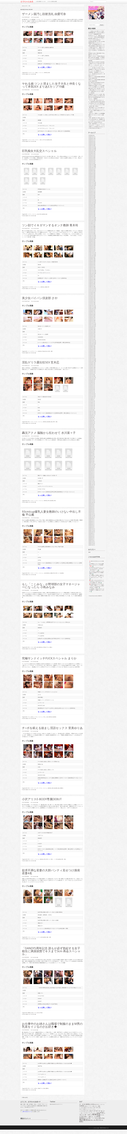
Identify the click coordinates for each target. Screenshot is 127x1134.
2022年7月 (90, 207)
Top (123, 1130)
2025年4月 (90, 159)
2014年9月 (90, 345)
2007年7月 (90, 471)
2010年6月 (90, 420)
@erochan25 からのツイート (56, 1104)
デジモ (63, 131)
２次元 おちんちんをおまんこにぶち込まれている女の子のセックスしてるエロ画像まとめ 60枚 (96, 581)
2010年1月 (90, 427)
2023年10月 (90, 185)
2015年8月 (90, 329)
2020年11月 (90, 236)
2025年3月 (90, 160)
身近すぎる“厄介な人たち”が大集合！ (96, 562)
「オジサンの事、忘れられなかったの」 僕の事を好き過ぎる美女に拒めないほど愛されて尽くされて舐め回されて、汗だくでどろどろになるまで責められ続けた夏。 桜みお (96, 103)
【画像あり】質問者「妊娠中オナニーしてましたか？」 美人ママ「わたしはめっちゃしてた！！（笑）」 (96, 576)
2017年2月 (90, 302)
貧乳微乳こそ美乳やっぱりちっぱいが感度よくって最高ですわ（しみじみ (96, 590)
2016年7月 (90, 313)
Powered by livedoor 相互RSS (95, 595)
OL (103, 1104)
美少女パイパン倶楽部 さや (40, 298)
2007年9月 (90, 468)
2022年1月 (90, 216)
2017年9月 (90, 292)
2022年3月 (90, 213)
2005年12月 (90, 499)
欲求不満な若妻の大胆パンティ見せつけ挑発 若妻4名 (51, 871)
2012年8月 (90, 382)
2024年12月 (90, 164)
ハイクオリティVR (85, 1111)
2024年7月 (90, 172)
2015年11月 (90, 324)
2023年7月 (90, 189)
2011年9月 (90, 398)
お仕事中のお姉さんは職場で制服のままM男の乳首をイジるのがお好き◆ (52, 1025)
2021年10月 (90, 220)
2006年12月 (90, 481)
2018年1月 (90, 286)
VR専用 (81, 1106)
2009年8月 (90, 434)
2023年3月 (90, 195)
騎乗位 (81, 1121)
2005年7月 (90, 505)
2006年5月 (90, 492)
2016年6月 (90, 314)
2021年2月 (90, 232)
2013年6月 (90, 367)
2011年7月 (90, 401)
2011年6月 (90, 402)
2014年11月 (90, 342)
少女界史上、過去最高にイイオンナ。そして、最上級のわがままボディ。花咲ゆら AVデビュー (96, 74)
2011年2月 (90, 408)
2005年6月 (90, 506)
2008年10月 (90, 449)
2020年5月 (90, 245)
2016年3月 (90, 319)
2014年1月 (90, 357)
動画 (27, 74)
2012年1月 (90, 392)
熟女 (103, 1118)
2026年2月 (90, 144)
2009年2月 (90, 443)
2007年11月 (90, 465)
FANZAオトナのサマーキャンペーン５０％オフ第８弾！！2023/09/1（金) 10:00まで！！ (96, 568)
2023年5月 (90, 192)
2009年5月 (90, 439)
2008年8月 (90, 452)
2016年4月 (90, 317)
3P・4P (43, 63)
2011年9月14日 (26, 301)
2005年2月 (90, 511)
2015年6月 (90, 332)
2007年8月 (90, 470)
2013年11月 (90, 360)
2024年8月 (90, 170)
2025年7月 (90, 154)
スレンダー (48, 778)
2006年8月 (90, 487)
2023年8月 (90, 188)
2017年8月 (90, 294)
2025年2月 (90, 161)
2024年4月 (90, 176)
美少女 (44, 342)
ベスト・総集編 (96, 1113)
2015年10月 (90, 326)
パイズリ (53, 131)
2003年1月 (90, 540)
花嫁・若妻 (65, 928)
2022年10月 (90, 203)
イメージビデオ (50, 342)
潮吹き (49, 638)
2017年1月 (90, 304)
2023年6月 (90, 191)
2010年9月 (90, 415)
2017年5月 (90, 298)
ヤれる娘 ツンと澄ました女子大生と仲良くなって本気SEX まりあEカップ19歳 (51, 85)
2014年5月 (90, 351)
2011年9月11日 (26, 365)
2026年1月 (90, 145)
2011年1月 (90, 410)
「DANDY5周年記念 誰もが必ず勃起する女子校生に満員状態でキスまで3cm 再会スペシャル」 (51, 951)
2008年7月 (90, 454)
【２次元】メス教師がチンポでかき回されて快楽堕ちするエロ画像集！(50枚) (96, 572)
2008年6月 (90, 455)
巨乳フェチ (59, 563)
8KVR (95, 1104)
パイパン (40, 342)
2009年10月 (90, 432)
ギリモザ (88, 1107)
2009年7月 (90, 436)
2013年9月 (90, 363)
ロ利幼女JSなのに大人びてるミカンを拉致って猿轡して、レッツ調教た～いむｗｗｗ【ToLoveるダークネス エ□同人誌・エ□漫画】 (96, 585)
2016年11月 (90, 307)
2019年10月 (90, 255)
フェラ (90, 1113)
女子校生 (54, 638)
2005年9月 (90, 503)
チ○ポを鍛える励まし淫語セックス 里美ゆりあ (52, 728)
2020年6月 (90, 244)
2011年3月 (90, 407)
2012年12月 (90, 376)
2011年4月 (90, 405)
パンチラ (56, 928)
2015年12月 (90, 323)
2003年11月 (90, 530)
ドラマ (93, 1109)
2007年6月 (90, 473)
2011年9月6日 (26, 957)
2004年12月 (90, 514)
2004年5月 (90, 523)
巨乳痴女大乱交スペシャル (39, 151)
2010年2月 (90, 426)
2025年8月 (90, 153)
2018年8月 (90, 276)
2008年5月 (90, 457)
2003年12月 (90, 528)
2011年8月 (90, 399)
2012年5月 (90, 386)
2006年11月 (90, 483)
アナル (48, 708)
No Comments (34, 17)
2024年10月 (90, 167)
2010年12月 (90, 411)
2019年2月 (90, 267)
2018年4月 (90, 282)
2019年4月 (90, 264)
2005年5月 (90, 508)
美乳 (56, 491)
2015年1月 (90, 339)
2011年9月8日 (26, 661)
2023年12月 (90, 182)
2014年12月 (90, 341)
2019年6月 (90, 261)
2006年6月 (90, 490)
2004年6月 (90, 521)
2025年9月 (90, 151)
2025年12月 (90, 147)
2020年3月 (90, 248)
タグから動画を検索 (52, 1)
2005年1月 (90, 512)
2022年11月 (90, 201)
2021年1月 (90, 233)
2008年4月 (90, 458)
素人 (49, 131)
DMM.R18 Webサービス (104, 1127)
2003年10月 (90, 531)
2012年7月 (90, 383)
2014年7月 (90, 348)
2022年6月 (90, 208)
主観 (80, 1115)
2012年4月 (90, 388)
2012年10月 (90, 379)
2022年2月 (90, 214)
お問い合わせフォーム (27, 1111)
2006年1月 (90, 498)
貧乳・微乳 (62, 342)
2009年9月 (90, 433)
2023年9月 (90, 186)
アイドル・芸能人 (55, 63)
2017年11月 (90, 289)
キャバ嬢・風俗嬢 (82, 1107)
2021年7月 (90, 225)
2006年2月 (90, 496)
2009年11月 (90, 430)
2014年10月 (90, 343)
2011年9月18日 (26, 154)
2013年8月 (90, 364)
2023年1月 (90, 198)
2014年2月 (90, 355)
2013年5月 (90, 368)
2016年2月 (90, 320)
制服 (44, 1079)
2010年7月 (90, 418)
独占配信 (67, 131)
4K (84, 1104)
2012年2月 (90, 390)
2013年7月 (90, 366)
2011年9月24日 (26, 17)
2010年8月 (90, 417)
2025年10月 (90, 150)
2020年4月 (90, 247)
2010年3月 (90, 424)
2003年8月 (90, 533)
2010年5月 (90, 421)
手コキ (42, 638)
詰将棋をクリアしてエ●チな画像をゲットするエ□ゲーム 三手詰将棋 (96, 564)
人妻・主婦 (87, 1115)
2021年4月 (90, 229)
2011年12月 (90, 393)
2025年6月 (90, 156)
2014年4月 (90, 352)
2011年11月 (90, 395)
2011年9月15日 (26, 228)
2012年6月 (90, 385)
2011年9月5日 (26, 1030)
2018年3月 (90, 283)
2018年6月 (90, 279)
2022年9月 (90, 204)
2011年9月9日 (26, 590)
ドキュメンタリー (89, 1109)
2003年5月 (90, 537)
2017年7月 (90, 295)
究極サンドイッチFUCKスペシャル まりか (49, 658)
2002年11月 (90, 543)
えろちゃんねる (27, 1)
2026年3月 (90, 142)
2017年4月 (90, 299)
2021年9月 (90, 222)
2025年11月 (90, 148)
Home (23, 6)
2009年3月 (90, 442)
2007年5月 (90, 474)
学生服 (57, 342)
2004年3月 (90, 526)
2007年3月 (90, 477)
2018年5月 (90, 280)
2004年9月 (90, 518)
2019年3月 (90, 266)
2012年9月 (90, 380)
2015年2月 (90, 338)
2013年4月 (90, 370)
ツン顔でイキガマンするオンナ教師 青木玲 (50, 225)
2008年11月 (90, 448)
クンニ (48, 278)
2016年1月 (90, 321)
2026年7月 (90, 136)
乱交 (52, 205)
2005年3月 (90, 509)
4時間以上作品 (41, 1004)
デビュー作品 (82, 1109)
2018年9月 (90, 274)
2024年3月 (90, 178)
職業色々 (57, 778)
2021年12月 (90, 217)
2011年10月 (90, 396)
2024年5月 (90, 175)
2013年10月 (90, 361)
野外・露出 (63, 413)
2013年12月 (90, 358)
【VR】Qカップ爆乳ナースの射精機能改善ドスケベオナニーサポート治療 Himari (96, 115)
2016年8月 (90, 311)
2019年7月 (90, 260)
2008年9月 (90, 451)
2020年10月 (90, 238)
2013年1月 (90, 374)
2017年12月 (90, 288)
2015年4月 (90, 335)
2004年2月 (90, 527)
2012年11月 (90, 377)
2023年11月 (90, 183)
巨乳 (55, 205)
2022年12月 (90, 200)
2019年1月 (90, 269)
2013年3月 (90, 371)
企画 (39, 638)
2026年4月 (90, 141)
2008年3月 (90, 459)
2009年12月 (90, 429)
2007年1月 (90, 480)
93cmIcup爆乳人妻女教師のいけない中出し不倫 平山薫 (51, 513)
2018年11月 (90, 272)
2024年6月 (90, 173)
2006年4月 (90, 493)
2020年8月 (90, 241)
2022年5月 (90, 210)
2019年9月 (90, 257)
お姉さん (60, 708)
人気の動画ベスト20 (40, 1)
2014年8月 (90, 346)
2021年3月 (90, 230)
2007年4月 (90, 476)
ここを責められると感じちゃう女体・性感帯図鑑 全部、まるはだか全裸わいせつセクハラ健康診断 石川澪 (96, 33)
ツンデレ (45, 131)
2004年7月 (90, 520)
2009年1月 (90, 445)
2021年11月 (90, 219)
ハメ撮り (58, 131)
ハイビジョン (63, 63)
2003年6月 (90, 536)
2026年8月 (90, 135)
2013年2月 (90, 373)
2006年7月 (90, 489)
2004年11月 (90, 515)
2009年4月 (90, 440)
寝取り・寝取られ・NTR (90, 1116)
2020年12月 (90, 235)
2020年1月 (90, 251)
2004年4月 (90, 524)
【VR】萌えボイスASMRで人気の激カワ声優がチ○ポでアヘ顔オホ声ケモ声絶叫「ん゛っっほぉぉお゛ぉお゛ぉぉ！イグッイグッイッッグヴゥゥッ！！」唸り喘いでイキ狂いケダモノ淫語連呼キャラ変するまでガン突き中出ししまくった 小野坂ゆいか (96, 66)
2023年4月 (90, 194)
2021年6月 (90, 226)
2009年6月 (90, 437)
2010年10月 (90, 414)
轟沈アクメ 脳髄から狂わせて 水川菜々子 (49, 433)
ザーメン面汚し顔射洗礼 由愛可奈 (44, 14)
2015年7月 (90, 330)
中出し (52, 708)
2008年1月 (90, 462)
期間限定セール (83, 1118)
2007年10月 (90, 467)
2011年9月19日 (26, 89)
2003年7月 (90, 534)
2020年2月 (90, 250)
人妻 (67, 563)
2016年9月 (90, 310)
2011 (26, 6)
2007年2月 (90, 479)
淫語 (39, 778)
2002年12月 (90, 542)
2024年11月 (90, 166)
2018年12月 (90, 270)
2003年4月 (90, 539)
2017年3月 (90, 301)
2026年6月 (90, 138)
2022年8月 (90, 205)
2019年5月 (90, 263)
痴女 (39, 205)
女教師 (39, 278)
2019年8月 (90, 258)
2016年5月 (90, 316)
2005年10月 (90, 502)
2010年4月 (90, 423)
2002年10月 (90, 545)
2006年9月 (90, 486)
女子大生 (40, 131)
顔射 (39, 63)
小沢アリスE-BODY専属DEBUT (42, 799)
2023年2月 (90, 197)
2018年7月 (90, 277)
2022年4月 (90, 211)
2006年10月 (90, 484)
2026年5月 (90, 139)
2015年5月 (90, 333)
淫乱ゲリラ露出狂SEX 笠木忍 (40, 362)
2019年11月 (90, 254)
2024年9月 (90, 169)
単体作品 (48, 63)
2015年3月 (90, 336)
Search (101, 25)
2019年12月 (90, 252)
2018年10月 (90, 273)
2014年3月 (90, 354)
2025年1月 (90, 163)
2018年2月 (90, 285)
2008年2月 (90, 461)
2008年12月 (90, 446)
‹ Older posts (25, 1097)
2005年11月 (90, 501)
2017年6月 (90, 297)
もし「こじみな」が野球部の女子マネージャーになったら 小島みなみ (51, 585)
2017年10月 (90, 291)
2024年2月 (90, 179)
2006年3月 (90, 495)
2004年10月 (90, 517)
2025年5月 (90, 157)
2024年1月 (90, 181)
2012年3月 (90, 389)
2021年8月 (90, 223)
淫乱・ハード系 (55, 849)
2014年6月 (90, 349)
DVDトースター (57, 278)
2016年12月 (90, 305)
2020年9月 (90, 239)
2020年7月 (90, 242)
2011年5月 (90, 404)
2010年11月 (90, 412)
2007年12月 (90, 464)
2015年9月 (90, 327)
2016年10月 (90, 308)
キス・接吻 (97, 1106)
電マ (52, 278)
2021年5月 (90, 228)
